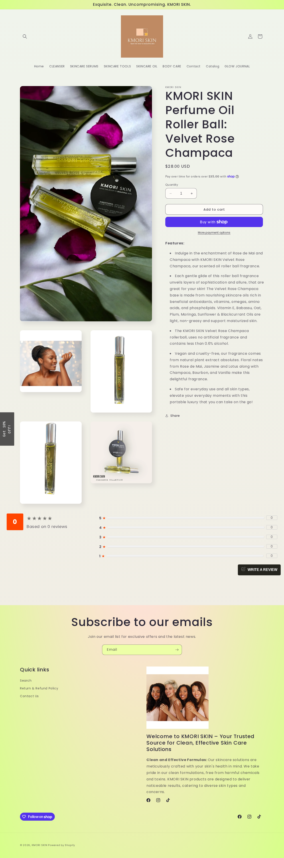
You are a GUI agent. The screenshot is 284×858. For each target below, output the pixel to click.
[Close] (199, 393)
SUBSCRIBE (173, 440)
